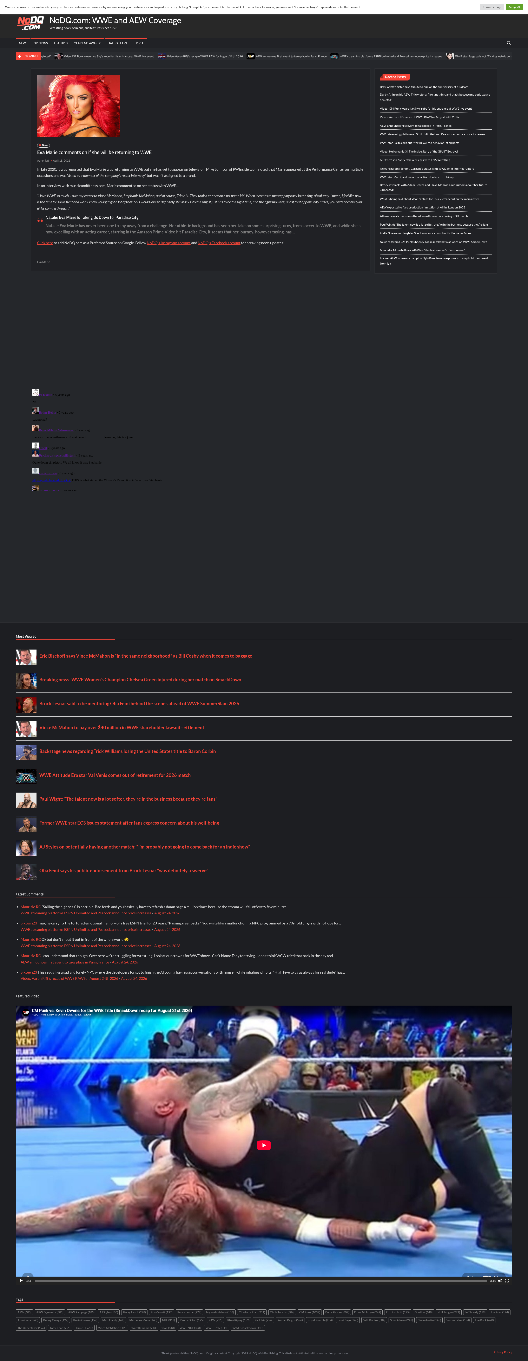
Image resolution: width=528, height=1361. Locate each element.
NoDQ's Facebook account (219, 242)
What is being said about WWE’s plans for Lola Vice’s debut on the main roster (429, 199)
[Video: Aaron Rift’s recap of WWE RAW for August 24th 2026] (87, 56)
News (23, 43)
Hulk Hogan (448, 1312)
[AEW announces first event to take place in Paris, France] (176, 56)
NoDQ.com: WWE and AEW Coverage (115, 20)
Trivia (139, 43)
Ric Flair (263, 1320)
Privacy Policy (503, 1352)
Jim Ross (499, 1312)
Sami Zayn (348, 1320)
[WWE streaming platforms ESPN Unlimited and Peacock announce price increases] (260, 56)
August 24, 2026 (167, 913)
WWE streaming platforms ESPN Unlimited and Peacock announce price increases (316, 56)
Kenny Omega (55, 1320)
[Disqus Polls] (200, 329)
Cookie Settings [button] (492, 7)
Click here (45, 242)
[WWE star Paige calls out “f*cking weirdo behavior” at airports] (375, 56)
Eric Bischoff (398, 1312)
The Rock (484, 1320)
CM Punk (309, 1312)
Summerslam (458, 1320)
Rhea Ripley (238, 1320)
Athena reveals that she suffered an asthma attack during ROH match (424, 216)
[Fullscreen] (507, 1281)
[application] (264, 1145)
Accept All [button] (514, 7)
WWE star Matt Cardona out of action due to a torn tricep (417, 177)
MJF (168, 1320)
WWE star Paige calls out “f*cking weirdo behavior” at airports (419, 56)
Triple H (84, 1328)
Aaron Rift (43, 160)
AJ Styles (108, 1312)
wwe (168, 1328)
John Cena (28, 1320)
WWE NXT (190, 1328)
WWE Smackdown (247, 1328)
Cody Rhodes (337, 1312)
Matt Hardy (113, 1320)
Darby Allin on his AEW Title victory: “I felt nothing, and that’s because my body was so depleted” (435, 97)
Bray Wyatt (161, 1312)
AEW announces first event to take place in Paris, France (217, 56)
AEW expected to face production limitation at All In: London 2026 (422, 207)
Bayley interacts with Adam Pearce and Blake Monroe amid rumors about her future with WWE (433, 187)
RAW (215, 1320)
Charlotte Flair (252, 1312)
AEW (24, 1312)
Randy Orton (192, 1320)
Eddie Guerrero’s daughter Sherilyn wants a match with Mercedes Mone (425, 233)
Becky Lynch (134, 1312)
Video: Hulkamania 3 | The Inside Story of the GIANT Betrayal (419, 151)
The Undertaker (31, 1328)
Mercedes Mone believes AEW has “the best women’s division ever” (422, 250)
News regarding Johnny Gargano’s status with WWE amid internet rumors (427, 168)
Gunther (424, 1312)
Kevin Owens (85, 1320)
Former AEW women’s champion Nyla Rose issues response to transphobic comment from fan (434, 260)
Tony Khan (60, 1328)
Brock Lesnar (189, 1312)
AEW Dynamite (49, 1312)
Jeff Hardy (475, 1312)
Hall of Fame (118, 43)
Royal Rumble (320, 1320)
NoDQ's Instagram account (169, 242)
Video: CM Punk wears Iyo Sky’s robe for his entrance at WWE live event (426, 108)
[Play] (21, 1281)
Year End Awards (87, 43)
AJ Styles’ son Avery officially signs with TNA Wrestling (415, 160)
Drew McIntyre (367, 1312)
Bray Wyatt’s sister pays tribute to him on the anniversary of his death (424, 87)
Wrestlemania (144, 1328)
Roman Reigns (290, 1320)
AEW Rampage (81, 1312)
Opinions (41, 43)
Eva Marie (43, 262)
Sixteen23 (29, 923)
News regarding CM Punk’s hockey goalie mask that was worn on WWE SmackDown (433, 242)
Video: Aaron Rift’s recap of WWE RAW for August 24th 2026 (130, 56)
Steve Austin (429, 1320)
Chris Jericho (282, 1312)
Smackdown (401, 1320)
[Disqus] (200, 439)
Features (61, 43)
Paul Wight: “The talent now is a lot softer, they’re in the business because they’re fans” (434, 224)
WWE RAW (216, 1328)
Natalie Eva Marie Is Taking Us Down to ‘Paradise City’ (92, 217)
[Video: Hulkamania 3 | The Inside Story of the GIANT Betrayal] (466, 56)
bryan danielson (220, 1312)
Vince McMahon (112, 1328)
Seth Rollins (374, 1320)
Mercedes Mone (143, 1320)
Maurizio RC (31, 906)
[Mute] (500, 1281)
